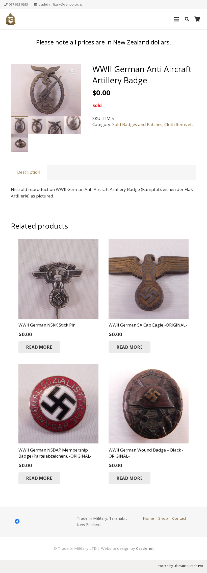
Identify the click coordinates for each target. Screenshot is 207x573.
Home (148, 518)
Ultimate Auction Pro (188, 566)
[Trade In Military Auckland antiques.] (10, 19)
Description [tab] (28, 172)
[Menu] (176, 19)
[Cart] (197, 19)
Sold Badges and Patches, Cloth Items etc (153, 124)
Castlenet (145, 548)
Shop (163, 518)
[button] (187, 19)
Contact (179, 518)
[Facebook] (17, 521)
